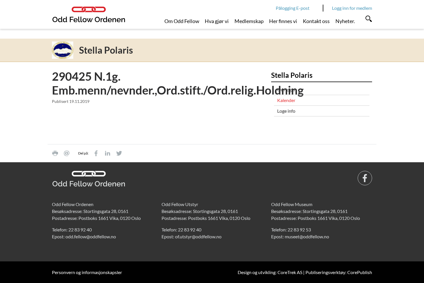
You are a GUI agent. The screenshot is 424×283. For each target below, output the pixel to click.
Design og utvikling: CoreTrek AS (270, 272)
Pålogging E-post (292, 8)
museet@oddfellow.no (307, 236)
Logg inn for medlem (352, 8)
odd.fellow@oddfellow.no (90, 236)
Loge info (286, 111)
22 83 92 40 (80, 229)
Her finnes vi (283, 21)
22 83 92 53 (299, 229)
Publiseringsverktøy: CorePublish (338, 272)
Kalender (286, 100)
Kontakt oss (316, 21)
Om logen (287, 89)
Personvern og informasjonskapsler (87, 272)
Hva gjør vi (217, 21)
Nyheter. (345, 21)
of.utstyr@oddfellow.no (198, 236)
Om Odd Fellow (181, 21)
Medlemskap (249, 21)
